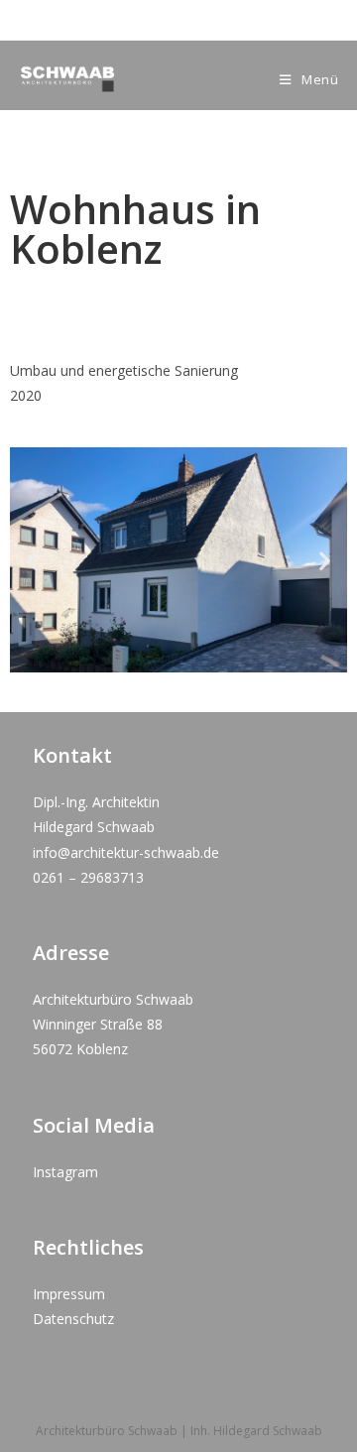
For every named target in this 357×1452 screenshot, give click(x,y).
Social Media (94, 1125)
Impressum (69, 1293)
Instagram (65, 1171)
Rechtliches (88, 1247)
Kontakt (72, 755)
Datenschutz (73, 1318)
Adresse (71, 952)
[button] (32, 559)
